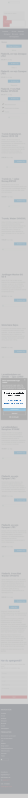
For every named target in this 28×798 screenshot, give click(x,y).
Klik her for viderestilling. (14, 400)
